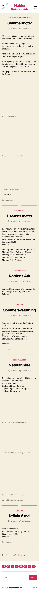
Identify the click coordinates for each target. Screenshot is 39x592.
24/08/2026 (26, 28)
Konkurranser (25, 18)
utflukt (7, 349)
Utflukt (19, 305)
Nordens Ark (19, 276)
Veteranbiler (19, 365)
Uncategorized (19, 211)
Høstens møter (19, 216)
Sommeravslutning (19, 310)
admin (15, 28)
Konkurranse (18, 500)
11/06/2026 (26, 281)
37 (14, 555)
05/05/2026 (26, 521)
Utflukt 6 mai (19, 516)
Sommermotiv (19, 23)
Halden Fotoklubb (15, 588)
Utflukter (8, 542)
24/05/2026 (26, 315)
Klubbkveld (13, 18)
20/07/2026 (26, 221)
